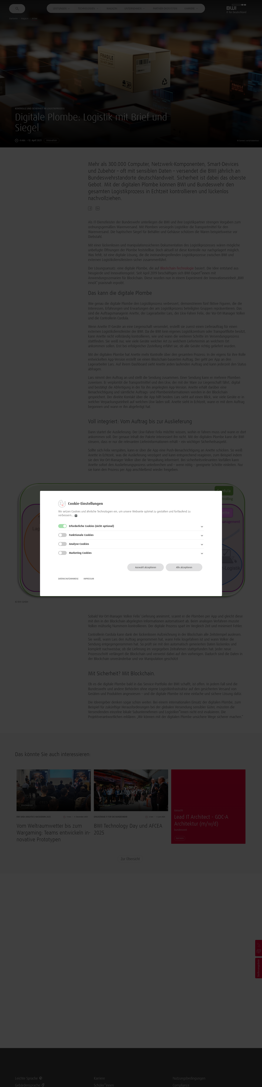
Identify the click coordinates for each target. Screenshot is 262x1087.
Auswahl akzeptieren (145, 567)
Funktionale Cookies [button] (81, 535)
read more (76, 516)
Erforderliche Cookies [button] (91, 526)
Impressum (89, 579)
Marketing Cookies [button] (80, 553)
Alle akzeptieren (184, 567)
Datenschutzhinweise (68, 579)
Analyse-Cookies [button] (79, 544)
